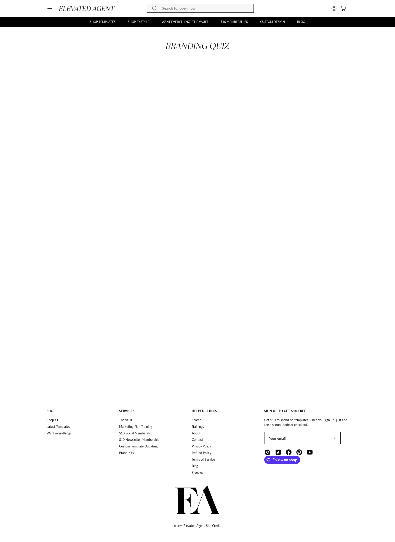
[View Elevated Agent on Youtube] (309, 452)
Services (127, 411)
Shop (51, 411)
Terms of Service (203, 459)
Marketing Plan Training (135, 426)
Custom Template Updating (138, 446)
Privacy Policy (201, 446)
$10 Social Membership (135, 433)
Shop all (52, 420)
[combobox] (200, 8)
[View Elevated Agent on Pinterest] (299, 452)
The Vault (125, 420)
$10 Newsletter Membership (139, 440)
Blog (195, 466)
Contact (197, 440)
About (196, 433)
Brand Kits (126, 453)
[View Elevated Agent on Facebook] (288, 452)
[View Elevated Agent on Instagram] (267, 452)
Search (196, 420)
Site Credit (213, 526)
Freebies (197, 472)
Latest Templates (58, 426)
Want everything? (59, 433)
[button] (102, 22)
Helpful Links (204, 411)
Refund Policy (201, 453)
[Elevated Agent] (87, 8)
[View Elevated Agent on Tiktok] (278, 452)
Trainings (198, 426)
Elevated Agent (194, 526)
